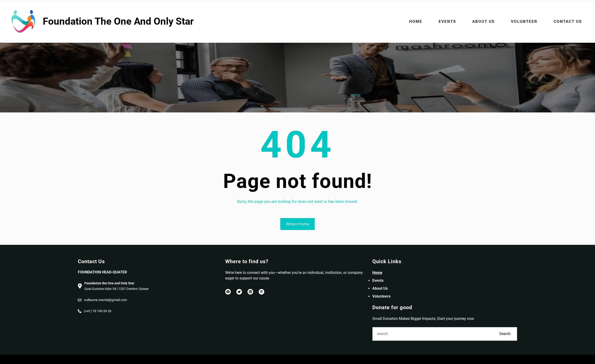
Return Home (297, 224)
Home (377, 272)
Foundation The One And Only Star (118, 21)
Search (505, 333)
